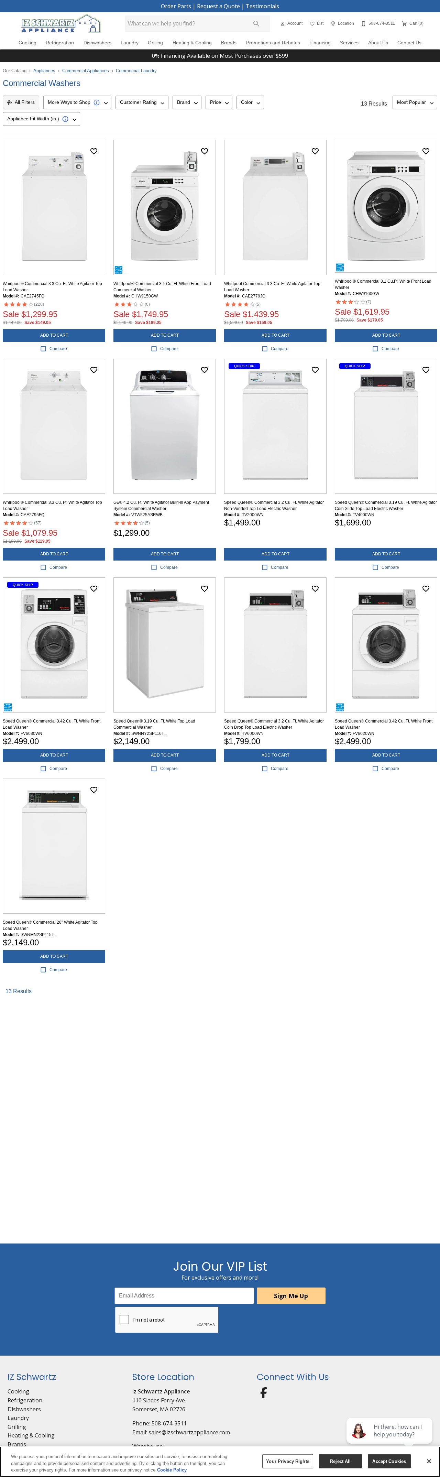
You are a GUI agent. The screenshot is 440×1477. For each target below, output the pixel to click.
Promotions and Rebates (273, 42)
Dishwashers (97, 42)
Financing (320, 42)
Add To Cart (54, 335)
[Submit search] (256, 24)
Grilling (155, 42)
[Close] (429, 1461)
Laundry (130, 42)
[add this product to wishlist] (94, 151)
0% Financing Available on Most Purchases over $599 (220, 55)
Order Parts (176, 6)
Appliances (44, 70)
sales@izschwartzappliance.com (189, 1432)
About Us (378, 42)
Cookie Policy (172, 1470)
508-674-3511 (169, 1423)
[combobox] (77, 102)
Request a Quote (218, 6)
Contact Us (409, 42)
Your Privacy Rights (287, 1461)
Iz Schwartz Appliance (161, 1391)
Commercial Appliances (85, 70)
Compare (58, 348)
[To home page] (61, 23)
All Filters (25, 102)
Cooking (27, 42)
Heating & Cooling (192, 42)
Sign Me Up (291, 1296)
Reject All (340, 1461)
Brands (228, 42)
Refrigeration (60, 42)
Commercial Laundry (136, 70)
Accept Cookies (389, 1461)
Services (349, 42)
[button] (282, 24)
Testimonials (262, 6)
